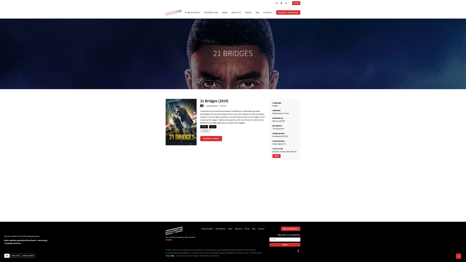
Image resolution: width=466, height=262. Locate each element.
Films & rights (192, 12)
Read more (28, 256)
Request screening (288, 12)
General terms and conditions (209, 256)
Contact (267, 12)
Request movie (211, 138)
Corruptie (205, 131)
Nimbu (260, 253)
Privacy (207, 253)
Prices (248, 12)
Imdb (276, 156)
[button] (458, 256)
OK (7, 256)
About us (236, 12)
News (225, 12)
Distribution (211, 12)
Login (296, 3)
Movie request (290, 229)
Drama (212, 127)
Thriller (204, 127)
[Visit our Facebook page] (281, 3)
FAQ (257, 12)
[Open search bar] (277, 3)
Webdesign (214, 253)
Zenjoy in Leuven (242, 253)
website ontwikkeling (226, 253)
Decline (16, 256)
